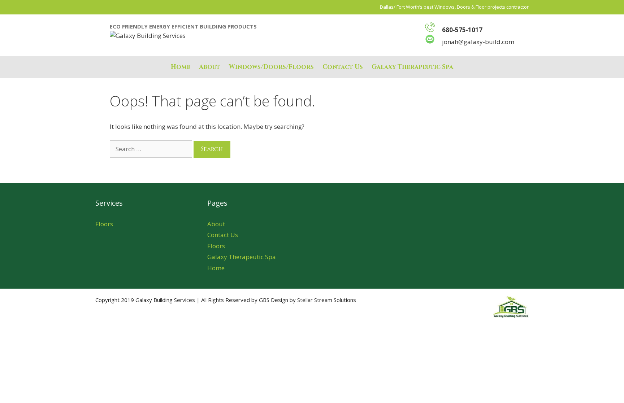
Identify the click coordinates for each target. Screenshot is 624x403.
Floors (104, 224)
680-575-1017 (462, 30)
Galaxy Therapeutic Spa (412, 67)
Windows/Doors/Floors (271, 67)
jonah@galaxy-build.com (478, 42)
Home (180, 67)
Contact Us (342, 67)
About (209, 67)
